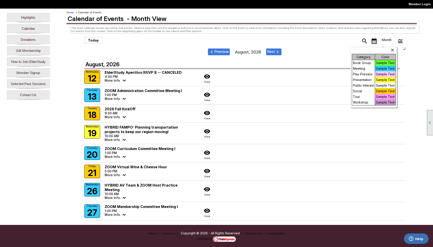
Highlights (28, 17)
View (207, 78)
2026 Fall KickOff (120, 109)
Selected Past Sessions (28, 84)
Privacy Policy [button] (275, 233)
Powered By (205, 238)
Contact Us (28, 95)
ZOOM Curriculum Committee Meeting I (140, 148)
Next (273, 52)
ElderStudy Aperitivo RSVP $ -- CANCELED (143, 72)
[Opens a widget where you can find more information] (416, 239)
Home (70, 12)
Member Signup (28, 73)
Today (93, 40)
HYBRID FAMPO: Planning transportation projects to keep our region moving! (141, 129)
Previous (219, 52)
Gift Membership (28, 51)
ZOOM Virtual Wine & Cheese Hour (136, 167)
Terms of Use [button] (253, 233)
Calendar (28, 28)
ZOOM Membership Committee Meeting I (141, 206)
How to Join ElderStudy (28, 62)
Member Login (420, 4)
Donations (28, 40)
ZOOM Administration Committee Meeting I (143, 90)
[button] (387, 41)
